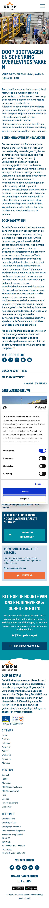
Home (4, 735)
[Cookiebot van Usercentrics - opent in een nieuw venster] (35, 407)
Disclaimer (6, 806)
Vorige (29, 383)
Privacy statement (10, 802)
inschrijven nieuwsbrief (27, 535)
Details (38, 484)
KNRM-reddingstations (12, 786)
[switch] (42, 458)
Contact (5, 775)
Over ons (6, 739)
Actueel (5, 751)
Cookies (5, 798)
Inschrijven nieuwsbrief (27, 645)
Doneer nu (27, 575)
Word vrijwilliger (9, 822)
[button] (4, 28)
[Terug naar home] (10, 6)
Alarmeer (6, 763)
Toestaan (25, 491)
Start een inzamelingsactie (13, 830)
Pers (4, 794)
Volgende (40, 383)
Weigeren (24, 499)
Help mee (6, 743)
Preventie (6, 747)
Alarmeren (6, 782)
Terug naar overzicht (13, 377)
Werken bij (6, 755)
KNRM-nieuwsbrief (10, 790)
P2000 (5, 779)
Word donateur (8, 818)
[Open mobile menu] (42, 6)
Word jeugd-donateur (11, 826)
